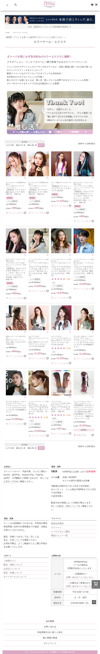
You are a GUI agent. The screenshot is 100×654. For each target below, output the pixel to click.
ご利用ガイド (10, 561)
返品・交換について (13, 540)
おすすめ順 (10, 145)
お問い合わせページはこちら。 (80, 577)
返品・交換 (8, 518)
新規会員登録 (57, 523)
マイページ (56, 518)
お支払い (7, 467)
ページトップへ (94, 602)
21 (32, 421)
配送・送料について (68, 506)
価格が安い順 (20, 145)
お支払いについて (12, 569)
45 (54, 418)
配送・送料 (56, 467)
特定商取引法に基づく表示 (50, 632)
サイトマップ (50, 643)
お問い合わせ (50, 627)
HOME (7, 32)
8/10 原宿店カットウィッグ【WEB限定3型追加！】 (50, 27)
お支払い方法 (10, 481)
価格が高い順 (32, 145)
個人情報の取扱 (50, 638)
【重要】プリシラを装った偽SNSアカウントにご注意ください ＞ (35, 37)
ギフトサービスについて (15, 577)
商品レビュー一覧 (59, 535)
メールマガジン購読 (60, 531)
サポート (7, 556)
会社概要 (50, 621)
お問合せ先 (56, 556)
